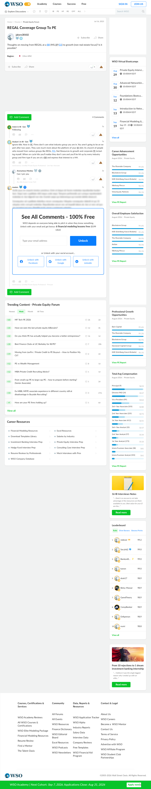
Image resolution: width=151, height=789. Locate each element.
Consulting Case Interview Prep (71, 448)
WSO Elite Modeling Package (33, 731)
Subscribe (85, 38)
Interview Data (80, 737)
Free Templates (80, 747)
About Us (106, 714)
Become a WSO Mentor (113, 724)
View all (11, 411)
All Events (57, 719)
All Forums (57, 714)
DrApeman (125, 617)
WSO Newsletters (61, 752)
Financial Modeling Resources (24, 431)
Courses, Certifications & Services (31, 705)
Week (21, 311)
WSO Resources (60, 724)
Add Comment (21, 117)
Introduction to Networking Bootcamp (132, 109)
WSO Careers (108, 719)
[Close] (140, 785)
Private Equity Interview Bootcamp (132, 70)
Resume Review (26, 741)
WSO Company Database (22, 459)
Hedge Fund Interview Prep (23, 448)
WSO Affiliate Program (113, 749)
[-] (9, 171)
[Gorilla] (30, 141)
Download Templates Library (24, 436)
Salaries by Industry (65, 436)
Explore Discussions (17, 12)
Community (58, 703)
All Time (40, 311)
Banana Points (137, 530)
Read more (121, 512)
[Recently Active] (34, 11)
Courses (57, 4)
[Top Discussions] (40, 11)
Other (32, 134)
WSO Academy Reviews (30, 717)
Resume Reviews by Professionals (26, 453)
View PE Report (119, 202)
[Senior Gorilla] (28, 126)
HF (63, 11)
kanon (123, 569)
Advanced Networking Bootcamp (132, 83)
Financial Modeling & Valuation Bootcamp (132, 121)
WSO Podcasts (60, 747)
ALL (79, 11)
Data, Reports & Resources (81, 705)
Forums (17, 22)
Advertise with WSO (111, 744)
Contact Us (107, 729)
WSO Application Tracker (86, 717)
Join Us (138, 4)
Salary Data (79, 732)
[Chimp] (35, 170)
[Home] (14, 4)
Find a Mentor (25, 746)
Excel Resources (64, 431)
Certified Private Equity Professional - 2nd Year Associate (41, 165)
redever (123, 540)
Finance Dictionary (62, 729)
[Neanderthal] (20, 187)
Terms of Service (109, 734)
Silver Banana (124, 530)
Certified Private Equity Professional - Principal (37, 284)
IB (53, 11)
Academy (42, 4)
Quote (19, 134)
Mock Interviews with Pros (69, 453)
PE (58, 11)
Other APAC (27, 56)
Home (9, 22)
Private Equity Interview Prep (70, 442)
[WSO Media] (46, 11)
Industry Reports (81, 727)
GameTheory (126, 598)
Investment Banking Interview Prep (26, 442)
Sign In (123, 4)
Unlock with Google (60, 261)
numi (122, 626)
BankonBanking (125, 559)
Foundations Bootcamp (132, 96)
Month (30, 311)
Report (26, 134)
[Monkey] (17, 38)
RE (68, 11)
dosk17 (123, 578)
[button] (98, 37)
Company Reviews (82, 742)
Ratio (115, 530)
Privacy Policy (108, 739)
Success (71, 4)
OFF (73, 11)
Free (84, 4)
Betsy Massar (126, 588)
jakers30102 (22, 35)
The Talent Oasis (26, 751)
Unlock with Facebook (33, 261)
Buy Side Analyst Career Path (26, 182)
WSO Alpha (79, 722)
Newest (12, 311)
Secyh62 (124, 550)
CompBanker (126, 607)
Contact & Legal (109, 703)
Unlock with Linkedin (88, 261)
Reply (13, 134)
